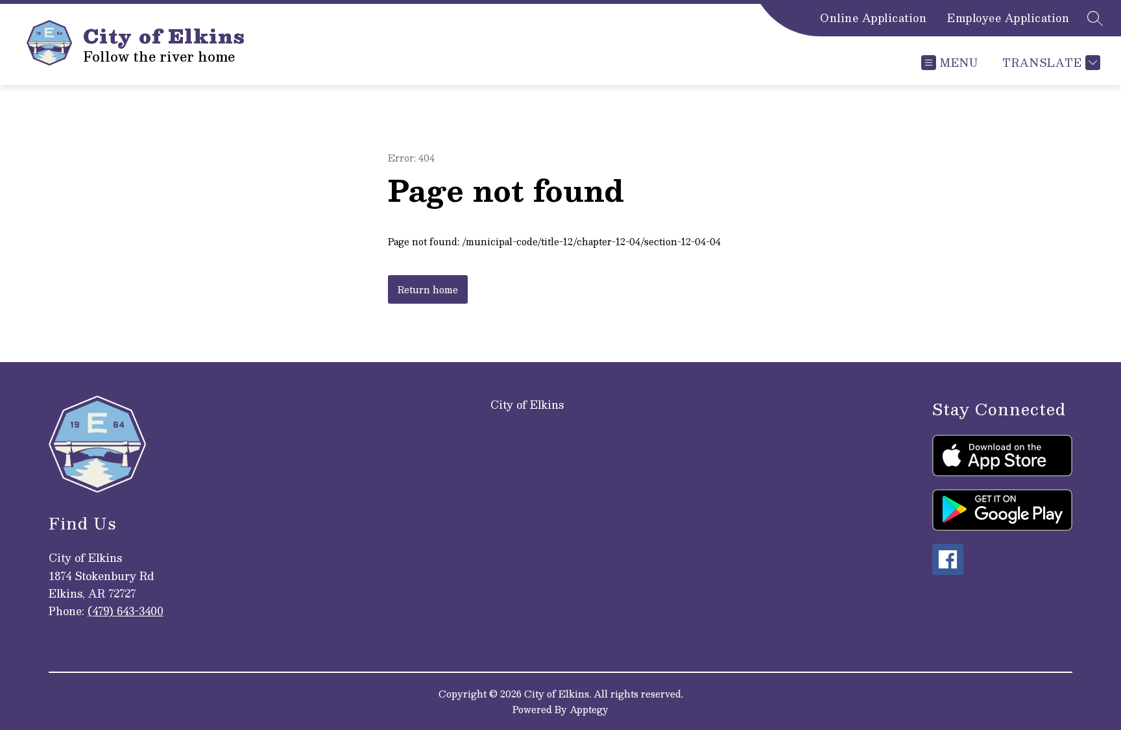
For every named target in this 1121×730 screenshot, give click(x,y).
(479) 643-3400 (125, 611)
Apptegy (589, 709)
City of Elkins (527, 404)
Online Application (873, 18)
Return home (428, 289)
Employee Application (1008, 18)
